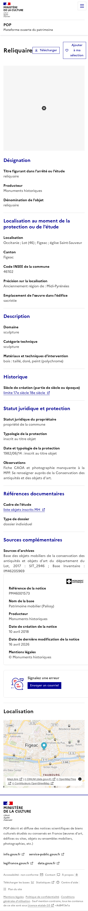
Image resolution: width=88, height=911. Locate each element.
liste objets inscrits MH (21, 509)
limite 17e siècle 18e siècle (24, 392)
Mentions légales (13, 897)
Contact (50, 875)
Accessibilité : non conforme (20, 875)
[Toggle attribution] (79, 779)
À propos (67, 875)
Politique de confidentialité (42, 897)
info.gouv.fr (12, 854)
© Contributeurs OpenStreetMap (31, 783)
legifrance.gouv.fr (16, 863)
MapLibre (12, 779)
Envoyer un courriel (44, 685)
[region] (44, 754)
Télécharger (48, 50)
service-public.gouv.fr (44, 854)
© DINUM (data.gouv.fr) (38, 779)
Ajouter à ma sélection (77, 50)
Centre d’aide (69, 882)
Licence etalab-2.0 (39, 905)
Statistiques (43, 882)
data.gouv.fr (47, 863)
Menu (82, 6)
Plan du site (15, 889)
